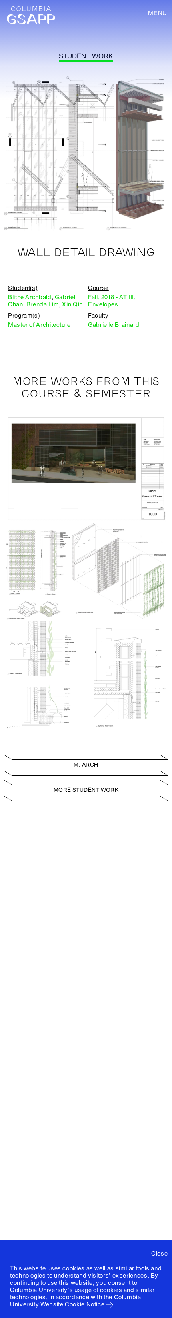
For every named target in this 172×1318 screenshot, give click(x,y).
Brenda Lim (42, 304)
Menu (157, 13)
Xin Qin (72, 304)
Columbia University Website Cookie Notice (75, 1301)
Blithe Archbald (30, 297)
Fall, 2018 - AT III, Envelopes (112, 301)
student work (86, 56)
